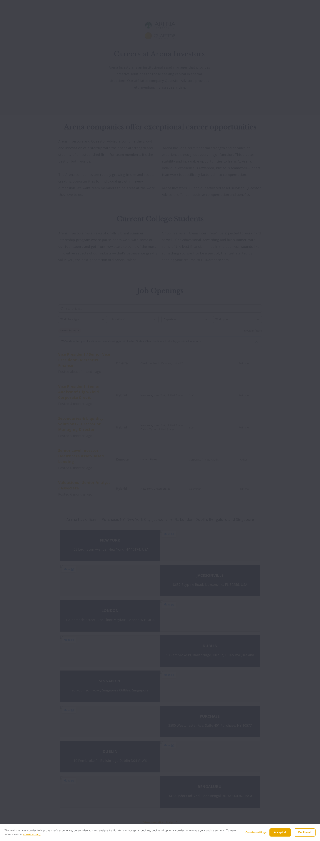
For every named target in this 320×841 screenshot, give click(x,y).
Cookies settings (256, 832)
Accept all (280, 832)
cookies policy (32, 834)
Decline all (304, 832)
